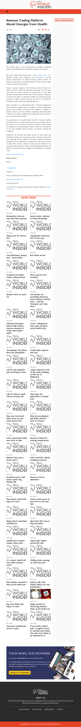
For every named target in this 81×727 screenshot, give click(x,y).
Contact (59, 709)
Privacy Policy (37, 709)
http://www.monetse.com (14, 179)
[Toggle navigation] (7, 11)
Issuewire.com (41, 75)
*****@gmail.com (11, 168)
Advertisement (49, 709)
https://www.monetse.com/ (15, 154)
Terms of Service (24, 709)
